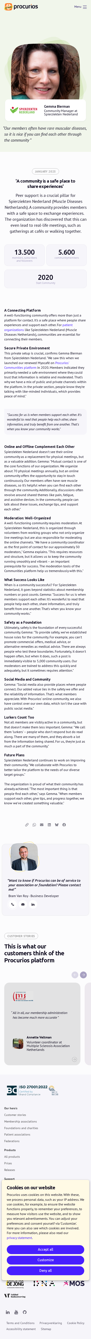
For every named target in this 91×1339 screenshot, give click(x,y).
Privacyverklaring (51, 1323)
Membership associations (20, 1121)
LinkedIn (33, 904)
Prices (8, 1163)
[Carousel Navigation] (45, 974)
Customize (45, 1260)
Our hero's (10, 1108)
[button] (26, 824)
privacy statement (19, 1238)
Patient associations (17, 1135)
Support (9, 1179)
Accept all (45, 1250)
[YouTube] (16, 1312)
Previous (75, 975)
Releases (9, 1170)
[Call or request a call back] (12, 904)
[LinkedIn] (7, 1312)
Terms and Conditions (20, 1323)
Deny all (45, 1271)
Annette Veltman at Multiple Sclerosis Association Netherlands (42, 1024)
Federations (11, 1141)
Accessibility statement (21, 1329)
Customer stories (15, 1115)
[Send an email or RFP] (23, 904)
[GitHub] (24, 1312)
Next (83, 975)
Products (10, 1150)
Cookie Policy (75, 1323)
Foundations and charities (21, 1128)
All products (12, 1157)
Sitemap (46, 1329)
